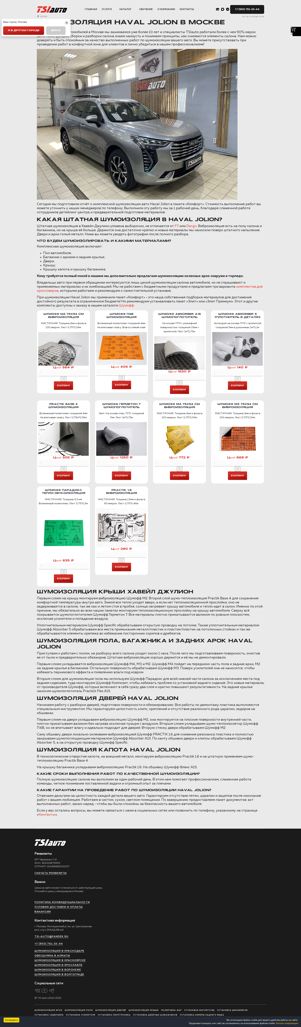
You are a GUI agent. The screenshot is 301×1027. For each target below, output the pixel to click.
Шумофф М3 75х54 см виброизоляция (237, 405)
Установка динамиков (232, 1010)
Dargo (191, 226)
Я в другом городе (23, 31)
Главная (91, 9)
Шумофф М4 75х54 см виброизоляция (179, 405)
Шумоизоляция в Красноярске (60, 960)
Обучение (146, 9)
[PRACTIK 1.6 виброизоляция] (121, 527)
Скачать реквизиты (50, 873)
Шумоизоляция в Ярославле (58, 965)
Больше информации (287, 1023)
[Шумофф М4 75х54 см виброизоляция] (179, 439)
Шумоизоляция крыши (144, 1010)
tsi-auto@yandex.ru (51, 936)
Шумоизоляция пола (79, 1010)
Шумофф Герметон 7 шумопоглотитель (121, 405)
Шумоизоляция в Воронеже (57, 970)
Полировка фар (171, 1010)
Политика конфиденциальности (62, 902)
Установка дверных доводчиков (155, 1015)
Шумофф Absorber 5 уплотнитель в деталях (237, 315)
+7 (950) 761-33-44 (247, 9)
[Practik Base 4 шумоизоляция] (63, 439)
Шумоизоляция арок (48, 1010)
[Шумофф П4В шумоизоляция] (121, 348)
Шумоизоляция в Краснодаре (59, 951)
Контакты (187, 9)
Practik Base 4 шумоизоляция (63, 405)
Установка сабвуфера (48, 1015)
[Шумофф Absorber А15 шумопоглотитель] (179, 353)
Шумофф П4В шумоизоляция (121, 315)
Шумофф (126, 305)
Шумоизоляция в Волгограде (59, 974)
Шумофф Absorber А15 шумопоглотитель (179, 315)
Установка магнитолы (199, 1010)
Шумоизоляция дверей (110, 1010)
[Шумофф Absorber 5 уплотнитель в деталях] (237, 349)
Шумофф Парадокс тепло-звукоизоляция (63, 491)
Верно (56, 31)
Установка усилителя (80, 1015)
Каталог (125, 9)
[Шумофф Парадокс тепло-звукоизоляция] (63, 533)
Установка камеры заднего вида (202, 1015)
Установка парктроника (114, 1015)
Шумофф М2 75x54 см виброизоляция (63, 315)
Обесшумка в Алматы (52, 955)
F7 (177, 226)
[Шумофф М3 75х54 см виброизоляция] (237, 439)
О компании (166, 9)
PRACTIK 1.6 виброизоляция (121, 491)
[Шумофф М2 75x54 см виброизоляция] (63, 349)
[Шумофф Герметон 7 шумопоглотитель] (121, 439)
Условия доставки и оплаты (58, 907)
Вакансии (42, 912)
